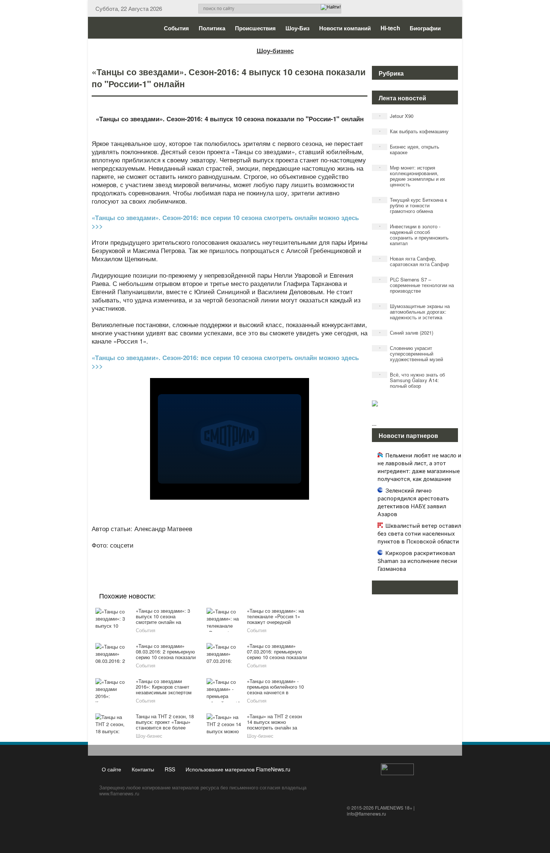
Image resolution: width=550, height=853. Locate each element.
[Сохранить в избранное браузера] (271, 555)
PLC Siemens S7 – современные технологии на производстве (416, 285)
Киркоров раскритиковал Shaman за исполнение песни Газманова (417, 560)
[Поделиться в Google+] (186, 555)
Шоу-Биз (297, 28)
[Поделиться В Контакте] (257, 555)
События (176, 28)
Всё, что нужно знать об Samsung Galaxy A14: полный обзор (412, 380)
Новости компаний (345, 28)
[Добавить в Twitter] (243, 555)
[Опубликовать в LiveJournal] (200, 555)
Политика (212, 28)
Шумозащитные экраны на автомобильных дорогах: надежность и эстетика (414, 311)
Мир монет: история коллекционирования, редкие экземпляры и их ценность (412, 176)
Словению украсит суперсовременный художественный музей (411, 353)
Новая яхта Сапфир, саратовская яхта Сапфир (414, 261)
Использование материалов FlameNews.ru (238, 769)
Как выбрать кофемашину (414, 131)
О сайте (111, 769)
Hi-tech (390, 28)
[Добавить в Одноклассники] (229, 555)
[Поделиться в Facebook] (172, 555)
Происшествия (255, 28)
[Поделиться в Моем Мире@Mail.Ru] (214, 555)
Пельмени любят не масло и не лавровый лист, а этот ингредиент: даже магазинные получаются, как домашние (419, 466)
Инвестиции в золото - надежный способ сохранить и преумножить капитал (414, 235)
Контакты (143, 769)
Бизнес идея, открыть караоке (409, 149)
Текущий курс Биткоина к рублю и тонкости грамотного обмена (413, 205)
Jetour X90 (396, 115)
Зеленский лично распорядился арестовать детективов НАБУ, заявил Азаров (413, 502)
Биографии (425, 28)
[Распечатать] (285, 555)
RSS (170, 769)
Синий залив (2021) (406, 332)
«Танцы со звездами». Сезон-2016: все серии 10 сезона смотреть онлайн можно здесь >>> (225, 221)
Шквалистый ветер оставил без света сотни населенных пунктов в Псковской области (419, 533)
